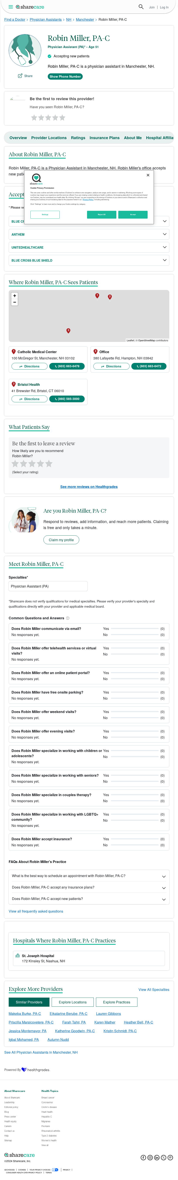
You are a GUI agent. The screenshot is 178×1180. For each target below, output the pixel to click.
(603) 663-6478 (68, 366)
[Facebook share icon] (143, 1158)
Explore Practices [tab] (116, 1002)
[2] (40, 116)
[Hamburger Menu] (11, 6)
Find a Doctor (14, 19)
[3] (48, 116)
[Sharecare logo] (52, 1155)
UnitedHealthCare (27, 247)
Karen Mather (104, 1022)
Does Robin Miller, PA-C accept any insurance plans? (53, 887)
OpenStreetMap (146, 340)
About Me (133, 137)
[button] (66, 617)
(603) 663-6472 (150, 366)
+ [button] (14, 295)
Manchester (85, 19)
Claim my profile (61, 539)
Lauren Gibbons (108, 1013)
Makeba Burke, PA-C (25, 1013)
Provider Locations (49, 137)
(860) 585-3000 (68, 398)
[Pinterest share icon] (170, 1158)
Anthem (18, 234)
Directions (31, 366)
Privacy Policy (88, 199)
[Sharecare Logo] (30, 6)
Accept (133, 214)
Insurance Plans (105, 137)
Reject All (102, 214)
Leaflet (130, 340)
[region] (89, 197)
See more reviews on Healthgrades (89, 486)
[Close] (148, 175)
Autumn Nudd (58, 1039)
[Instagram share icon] (150, 1158)
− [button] (14, 302)
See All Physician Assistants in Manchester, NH (41, 1052)
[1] (33, 116)
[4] (55, 116)
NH (68, 19)
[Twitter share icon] (163, 1158)
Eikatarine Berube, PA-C (68, 1013)
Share (28, 76)
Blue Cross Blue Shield (32, 260)
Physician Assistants (46, 19)
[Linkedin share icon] (156, 1158)
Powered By (12, 1069)
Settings (45, 214)
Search (141, 7)
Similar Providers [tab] (29, 1002)
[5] (62, 116)
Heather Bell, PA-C (138, 1022)
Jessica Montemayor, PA (27, 1030)
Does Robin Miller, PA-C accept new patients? (47, 898)
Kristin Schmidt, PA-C (120, 1030)
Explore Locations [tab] (73, 1002)
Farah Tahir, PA (74, 1022)
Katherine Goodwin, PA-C (75, 1030)
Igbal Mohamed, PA (24, 1039)
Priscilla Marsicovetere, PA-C (31, 1022)
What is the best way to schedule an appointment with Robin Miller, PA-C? (68, 875)
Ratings (78, 137)
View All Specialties (153, 989)
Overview (18, 137)
